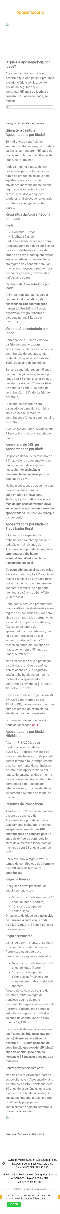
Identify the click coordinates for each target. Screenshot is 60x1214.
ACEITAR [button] (14, 1204)
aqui (35, 725)
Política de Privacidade (33, 1198)
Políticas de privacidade (34, 1189)
